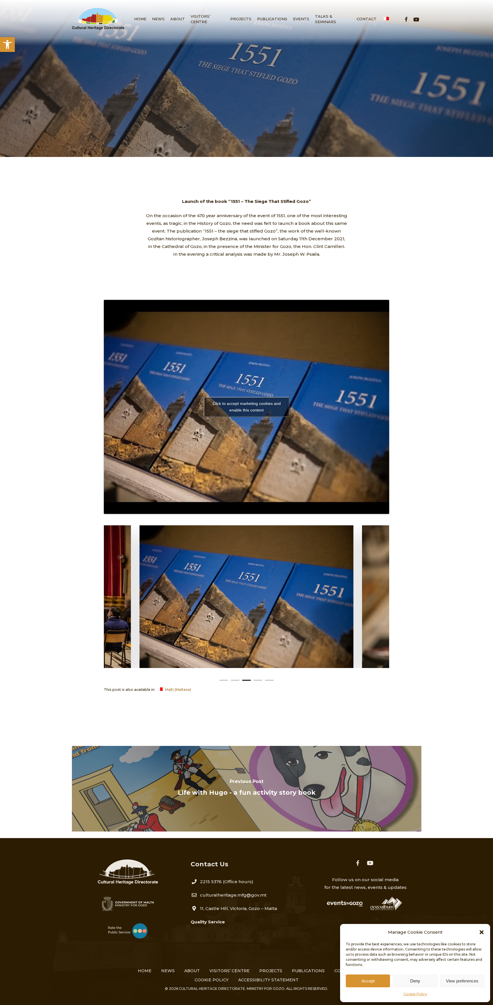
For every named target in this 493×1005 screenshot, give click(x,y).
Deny (415, 980)
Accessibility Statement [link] (268, 979)
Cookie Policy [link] (415, 994)
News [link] (168, 970)
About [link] (192, 970)
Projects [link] (270, 970)
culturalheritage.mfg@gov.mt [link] (233, 895)
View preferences (462, 980)
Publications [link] (246, 129)
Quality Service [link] (208, 922)
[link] (7, 44)
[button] (481, 932)
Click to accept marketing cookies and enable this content (247, 406)
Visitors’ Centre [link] (229, 970)
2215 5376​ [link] (211, 881)
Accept (368, 980)
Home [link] (144, 970)
